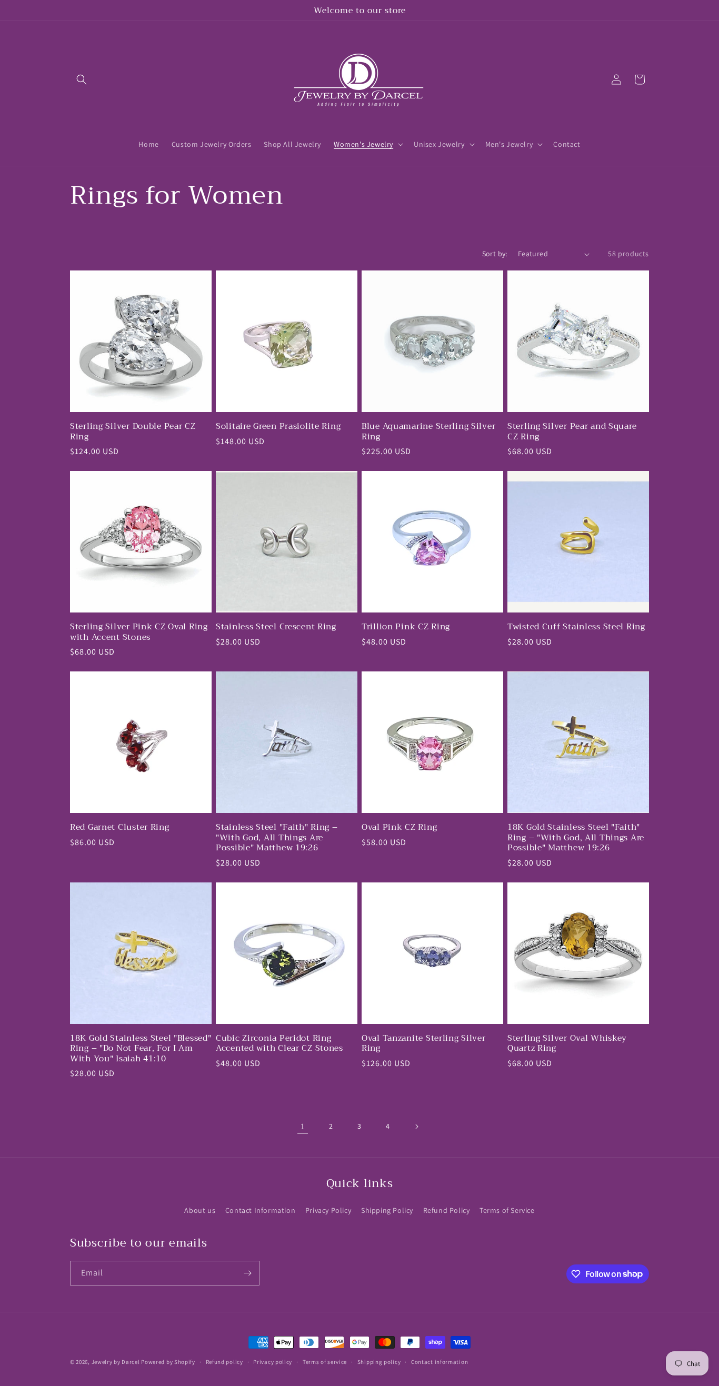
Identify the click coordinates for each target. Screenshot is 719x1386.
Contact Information (260, 1210)
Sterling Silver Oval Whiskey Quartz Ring (567, 1043)
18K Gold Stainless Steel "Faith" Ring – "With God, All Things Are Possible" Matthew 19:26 (575, 837)
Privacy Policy (328, 1210)
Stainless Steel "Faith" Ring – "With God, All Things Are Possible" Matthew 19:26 (277, 837)
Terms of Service (507, 1210)
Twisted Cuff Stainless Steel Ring (576, 626)
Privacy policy (272, 1361)
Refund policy (224, 1361)
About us (199, 1210)
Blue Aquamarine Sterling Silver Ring (428, 431)
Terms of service (325, 1361)
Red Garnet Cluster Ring (119, 827)
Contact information (439, 1361)
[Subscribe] (247, 1273)
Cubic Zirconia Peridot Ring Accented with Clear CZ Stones (279, 1043)
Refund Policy (446, 1210)
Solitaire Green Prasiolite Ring (278, 426)
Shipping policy (379, 1361)
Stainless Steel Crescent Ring (276, 626)
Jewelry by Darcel (116, 1361)
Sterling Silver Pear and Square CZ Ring (571, 431)
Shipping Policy (387, 1210)
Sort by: (494, 253)
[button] (81, 79)
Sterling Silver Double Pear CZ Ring (133, 431)
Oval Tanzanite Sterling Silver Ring (424, 1043)
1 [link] (303, 1126)
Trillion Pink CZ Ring (406, 626)
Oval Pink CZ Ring (399, 827)
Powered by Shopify (168, 1361)
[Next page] (416, 1126)
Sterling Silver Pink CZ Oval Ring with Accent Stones (139, 631)
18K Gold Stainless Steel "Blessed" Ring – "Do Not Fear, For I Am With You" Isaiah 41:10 (140, 1048)
